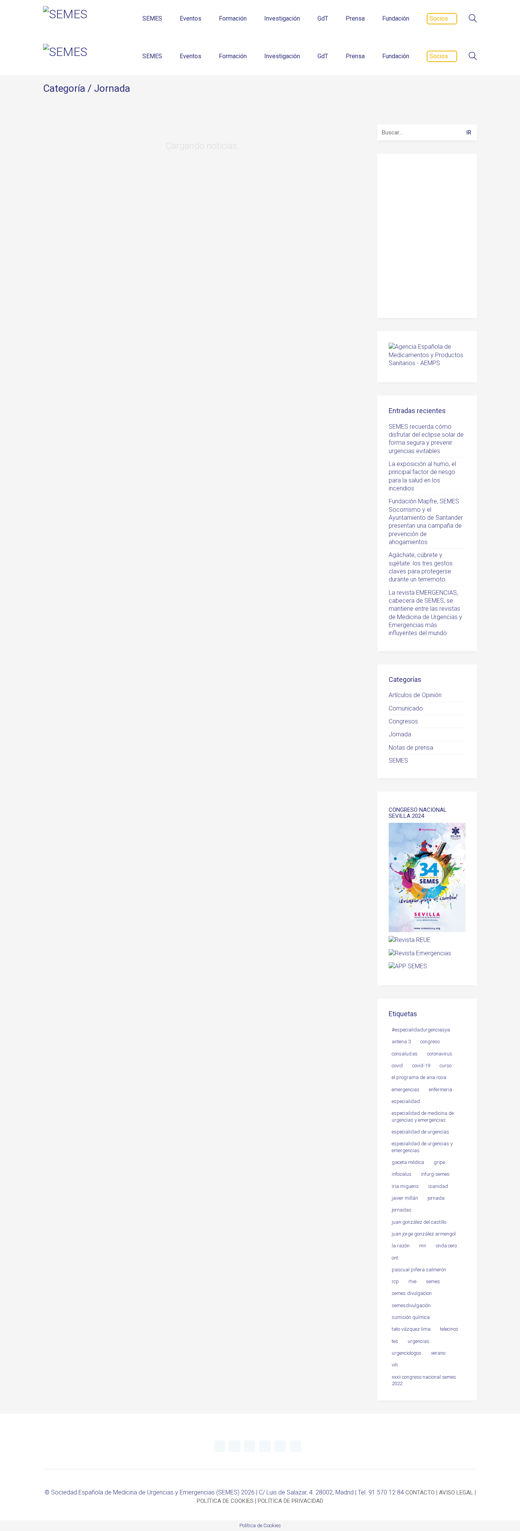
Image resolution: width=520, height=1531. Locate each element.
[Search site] (473, 19)
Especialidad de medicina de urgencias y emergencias (423, 1116)
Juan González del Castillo (419, 1222)
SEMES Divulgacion (412, 1293)
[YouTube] (249, 1446)
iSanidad (438, 1186)
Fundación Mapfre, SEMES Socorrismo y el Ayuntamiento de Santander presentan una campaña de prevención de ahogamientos (426, 522)
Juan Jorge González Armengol (424, 1234)
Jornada (112, 88)
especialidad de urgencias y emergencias (422, 1147)
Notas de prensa (411, 747)
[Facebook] (280, 1446)
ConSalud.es (405, 1054)
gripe (439, 1162)
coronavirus (439, 1054)
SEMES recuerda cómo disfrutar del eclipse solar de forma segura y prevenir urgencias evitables (426, 439)
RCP (395, 1281)
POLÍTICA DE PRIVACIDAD (290, 1500)
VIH (395, 1365)
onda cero (446, 1245)
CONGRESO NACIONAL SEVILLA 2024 (418, 813)
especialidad (406, 1101)
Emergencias (406, 1089)
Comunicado (406, 708)
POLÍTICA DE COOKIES (225, 1500)
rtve (412, 1281)
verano (438, 1353)
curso (445, 1065)
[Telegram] (234, 1446)
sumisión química (411, 1317)
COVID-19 (421, 1065)
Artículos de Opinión (415, 695)
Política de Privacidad (430, 295)
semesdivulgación (411, 1305)
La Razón (401, 1245)
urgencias (418, 1341)
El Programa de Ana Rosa (419, 1077)
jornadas (402, 1210)
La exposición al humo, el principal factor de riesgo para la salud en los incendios (422, 476)
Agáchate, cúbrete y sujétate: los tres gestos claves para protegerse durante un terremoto (421, 567)
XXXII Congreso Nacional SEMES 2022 (424, 1380)
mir (422, 1245)
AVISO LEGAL (456, 1492)
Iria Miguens (405, 1186)
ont (395, 1258)
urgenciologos (406, 1353)
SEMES (398, 760)
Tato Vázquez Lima (411, 1329)
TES (395, 1341)
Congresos (403, 721)
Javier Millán (405, 1198)
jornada (436, 1198)
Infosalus (402, 1174)
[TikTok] (295, 1446)
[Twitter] (219, 1446)
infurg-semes (435, 1174)
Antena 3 (401, 1041)
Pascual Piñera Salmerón (419, 1269)
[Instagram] (265, 1446)
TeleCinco (449, 1329)
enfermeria (440, 1089)
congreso (430, 1041)
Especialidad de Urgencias (420, 1132)
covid (397, 1065)
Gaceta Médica (408, 1162)
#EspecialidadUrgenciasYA (421, 1030)
